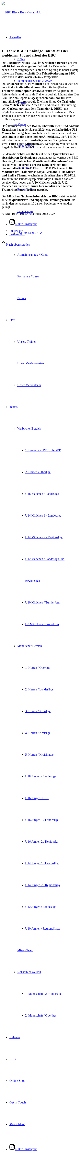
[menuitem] (48, 81)
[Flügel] (21, 12)
